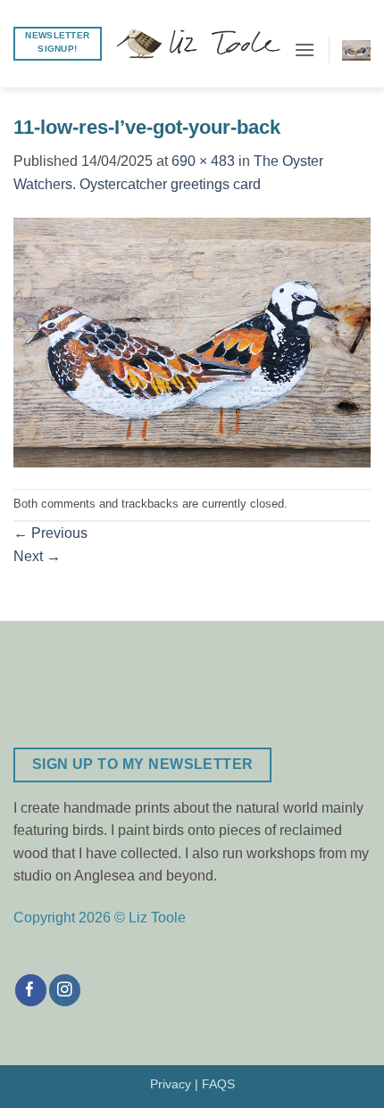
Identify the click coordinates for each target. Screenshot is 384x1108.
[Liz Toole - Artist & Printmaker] (197, 43)
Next (37, 556)
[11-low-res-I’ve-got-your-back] (192, 341)
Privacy (170, 1084)
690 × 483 (203, 161)
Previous (50, 533)
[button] (304, 49)
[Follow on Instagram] (64, 990)
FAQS (218, 1084)
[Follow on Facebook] (30, 990)
